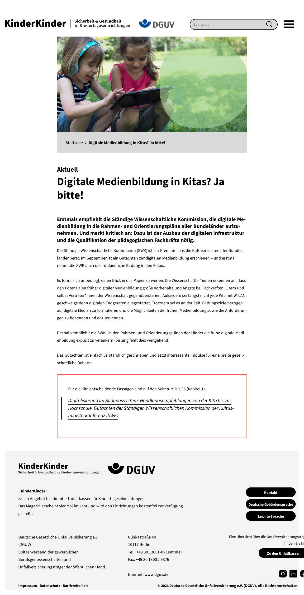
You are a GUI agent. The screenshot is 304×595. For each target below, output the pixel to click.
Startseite (74, 143)
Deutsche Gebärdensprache (270, 504)
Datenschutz (50, 585)
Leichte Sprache (271, 516)
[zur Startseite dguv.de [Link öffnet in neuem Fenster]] (157, 23)
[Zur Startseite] (67, 23)
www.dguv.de (156, 574)
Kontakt (270, 492)
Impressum (27, 585)
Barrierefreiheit (75, 585)
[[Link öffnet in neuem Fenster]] (283, 573)
